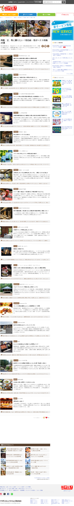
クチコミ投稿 (38, 2)
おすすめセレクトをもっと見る (42, 477)
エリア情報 (47, 14)
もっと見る (70, 73)
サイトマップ (29, 488)
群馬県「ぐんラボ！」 (34, 502)
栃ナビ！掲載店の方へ (14, 490)
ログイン (15, 2)
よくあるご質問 (10, 488)
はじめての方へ (22, 2)
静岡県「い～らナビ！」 (66, 502)
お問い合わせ (21, 488)
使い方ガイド (3, 488)
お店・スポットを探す (10, 14)
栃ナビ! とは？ (67, 490)
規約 (16, 488)
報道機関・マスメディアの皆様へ (28, 490)
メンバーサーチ (30, 2)
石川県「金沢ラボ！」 (34, 503)
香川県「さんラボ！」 (45, 502)
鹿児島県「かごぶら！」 (45, 503)
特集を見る (66, 14)
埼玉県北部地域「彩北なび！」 (55, 504)
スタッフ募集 (40, 490)
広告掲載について (4, 490)
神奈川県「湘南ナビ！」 (55, 502)
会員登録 (10, 2)
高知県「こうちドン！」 (66, 503)
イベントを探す (29, 14)
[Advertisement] (25, 430)
